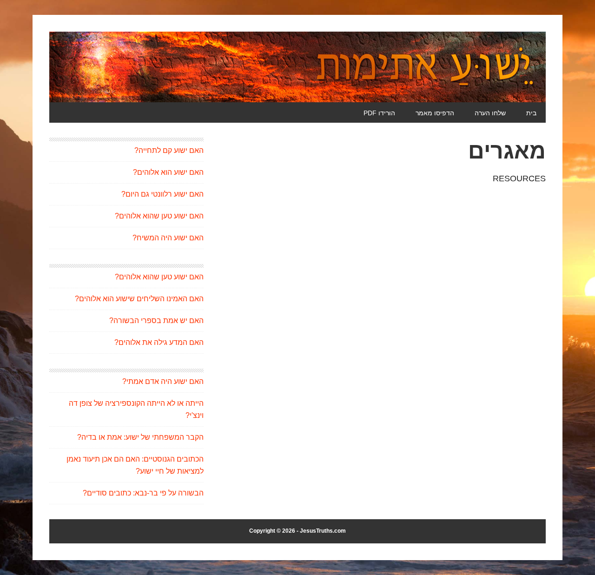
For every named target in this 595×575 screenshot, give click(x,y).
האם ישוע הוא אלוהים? (168, 172)
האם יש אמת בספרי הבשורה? (156, 320)
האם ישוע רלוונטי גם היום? (162, 194)
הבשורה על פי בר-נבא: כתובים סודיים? (143, 493)
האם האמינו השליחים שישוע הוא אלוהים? (139, 299)
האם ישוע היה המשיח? (168, 238)
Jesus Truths (297, 67)
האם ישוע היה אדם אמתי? (163, 381)
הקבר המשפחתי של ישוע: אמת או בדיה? (140, 437)
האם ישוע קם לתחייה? (169, 150)
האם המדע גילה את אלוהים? (159, 342)
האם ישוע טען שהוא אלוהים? (159, 216)
